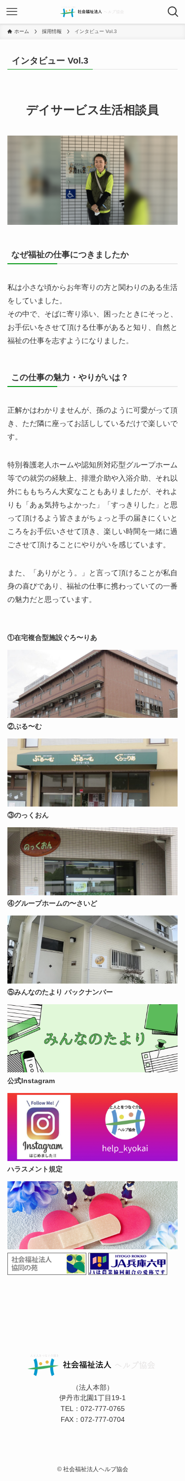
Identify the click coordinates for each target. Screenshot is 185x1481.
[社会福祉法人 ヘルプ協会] (92, 12)
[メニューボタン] (12, 12)
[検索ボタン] (173, 12)
